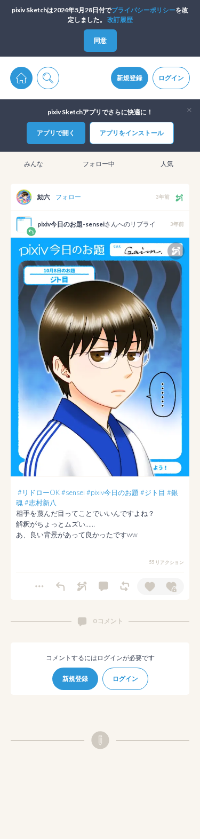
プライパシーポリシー (143, 10)
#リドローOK (39, 492)
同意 (100, 40)
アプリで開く (56, 133)
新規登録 (129, 78)
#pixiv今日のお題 (112, 492)
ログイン (171, 78)
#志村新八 (41, 502)
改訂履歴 (120, 19)
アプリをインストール (132, 133)
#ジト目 (152, 492)
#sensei (73, 492)
